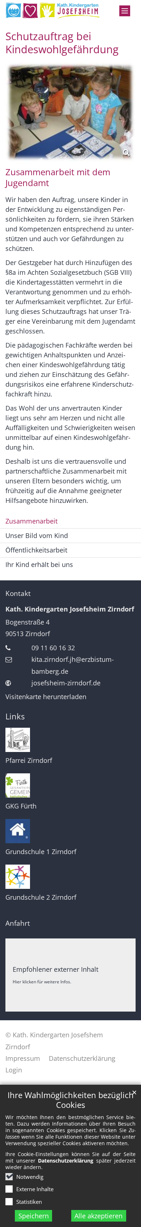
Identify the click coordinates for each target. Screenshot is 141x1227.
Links (15, 716)
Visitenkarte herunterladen (45, 696)
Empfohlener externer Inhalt (55, 969)
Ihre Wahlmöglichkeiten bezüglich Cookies (71, 1100)
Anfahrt (17, 923)
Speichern (33, 1215)
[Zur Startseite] (53, 10)
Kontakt (18, 593)
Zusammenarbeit (31, 521)
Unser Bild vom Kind (36, 535)
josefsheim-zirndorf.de (66, 682)
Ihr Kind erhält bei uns (39, 564)
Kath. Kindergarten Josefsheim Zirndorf (69, 609)
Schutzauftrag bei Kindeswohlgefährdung (62, 43)
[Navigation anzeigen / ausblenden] (124, 10)
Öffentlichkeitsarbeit (36, 550)
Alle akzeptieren (98, 1215)
